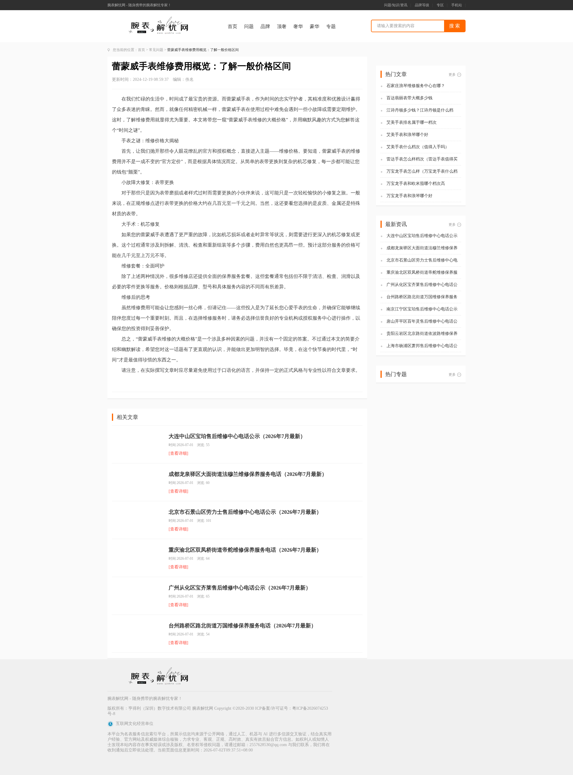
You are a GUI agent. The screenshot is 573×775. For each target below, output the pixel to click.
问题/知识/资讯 (395, 5)
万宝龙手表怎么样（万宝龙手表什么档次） (422, 171)
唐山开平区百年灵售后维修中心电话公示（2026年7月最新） (422, 321)
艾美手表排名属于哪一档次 (411, 122)
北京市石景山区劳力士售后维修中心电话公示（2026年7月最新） (245, 512)
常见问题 (156, 50)
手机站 (456, 5)
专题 (331, 26)
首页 (232, 26)
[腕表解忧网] (159, 18)
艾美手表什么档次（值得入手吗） (417, 147)
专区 (440, 5)
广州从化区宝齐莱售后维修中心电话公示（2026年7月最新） (240, 588)
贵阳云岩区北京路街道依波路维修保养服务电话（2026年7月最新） (422, 333)
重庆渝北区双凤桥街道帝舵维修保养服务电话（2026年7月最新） (245, 550)
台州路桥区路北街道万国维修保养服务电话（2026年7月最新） (242, 626)
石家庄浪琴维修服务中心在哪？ (415, 85)
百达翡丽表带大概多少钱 (409, 98)
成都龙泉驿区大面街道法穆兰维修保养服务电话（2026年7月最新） (248, 474)
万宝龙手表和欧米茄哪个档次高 (415, 183)
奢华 (298, 26)
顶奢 (281, 26)
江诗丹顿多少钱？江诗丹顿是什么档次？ (419, 110)
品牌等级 (422, 5)
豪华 (314, 26)
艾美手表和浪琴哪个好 (407, 134)
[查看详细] (178, 453)
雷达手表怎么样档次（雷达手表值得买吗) (422, 159)
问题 (249, 26)
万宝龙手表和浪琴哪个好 (409, 196)
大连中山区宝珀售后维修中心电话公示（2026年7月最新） (237, 436)
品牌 (265, 26)
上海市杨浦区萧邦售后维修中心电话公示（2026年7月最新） (422, 346)
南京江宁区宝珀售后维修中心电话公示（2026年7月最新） (422, 309)
